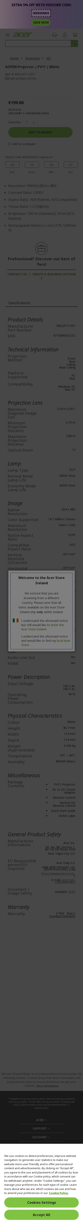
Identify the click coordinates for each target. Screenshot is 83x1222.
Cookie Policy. (59, 1193)
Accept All (41, 1214)
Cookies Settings (41, 1202)
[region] (41, 1183)
